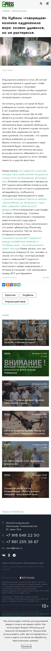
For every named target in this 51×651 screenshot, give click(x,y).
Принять (26, 646)
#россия (10, 295)
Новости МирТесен (13, 511)
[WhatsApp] (15, 284)
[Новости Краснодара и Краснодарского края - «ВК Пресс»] (8, 4)
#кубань (27, 295)
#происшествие (15, 301)
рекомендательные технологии (16, 614)
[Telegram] (19, 284)
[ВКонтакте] (3, 284)
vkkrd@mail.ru (14, 548)
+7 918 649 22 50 (22, 535)
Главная (6, 11)
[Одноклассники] (7, 284)
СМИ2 (5, 315)
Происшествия (19, 11)
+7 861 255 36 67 (22, 541)
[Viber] (11, 284)
